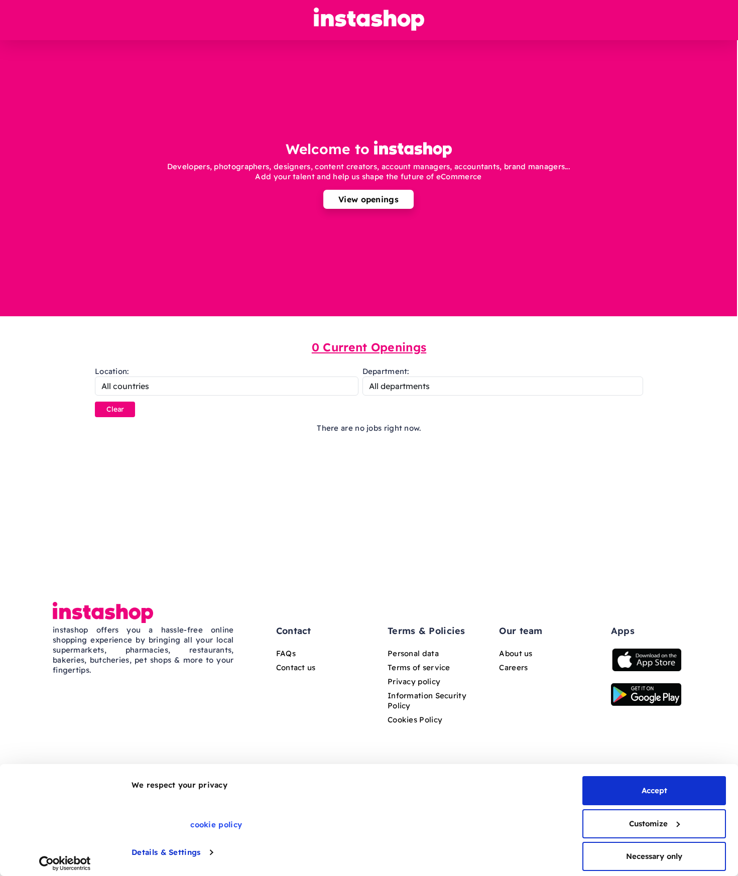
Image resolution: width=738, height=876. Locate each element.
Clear (115, 409)
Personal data (413, 653)
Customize (648, 823)
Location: (112, 371)
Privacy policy (414, 681)
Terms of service (419, 667)
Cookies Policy (415, 719)
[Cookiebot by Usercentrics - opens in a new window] (65, 863)
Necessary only (654, 856)
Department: (385, 371)
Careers (513, 667)
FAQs (286, 653)
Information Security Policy (427, 700)
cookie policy (216, 824)
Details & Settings (166, 852)
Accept (654, 790)
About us (515, 653)
